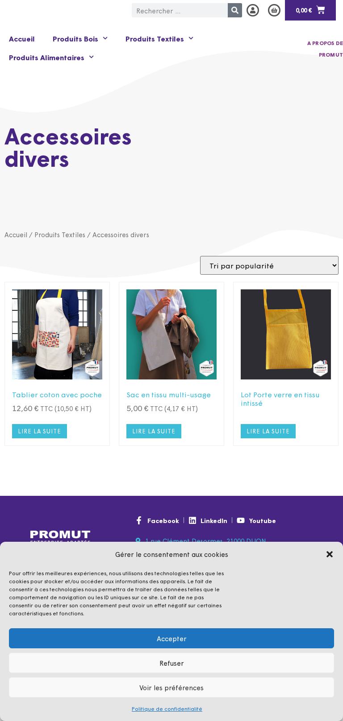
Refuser (171, 662)
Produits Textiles (154, 38)
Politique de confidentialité (167, 708)
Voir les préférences (171, 687)
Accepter (172, 638)
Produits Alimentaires (46, 57)
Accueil (22, 38)
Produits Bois (75, 38)
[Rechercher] (235, 10)
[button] (329, 554)
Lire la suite (39, 431)
